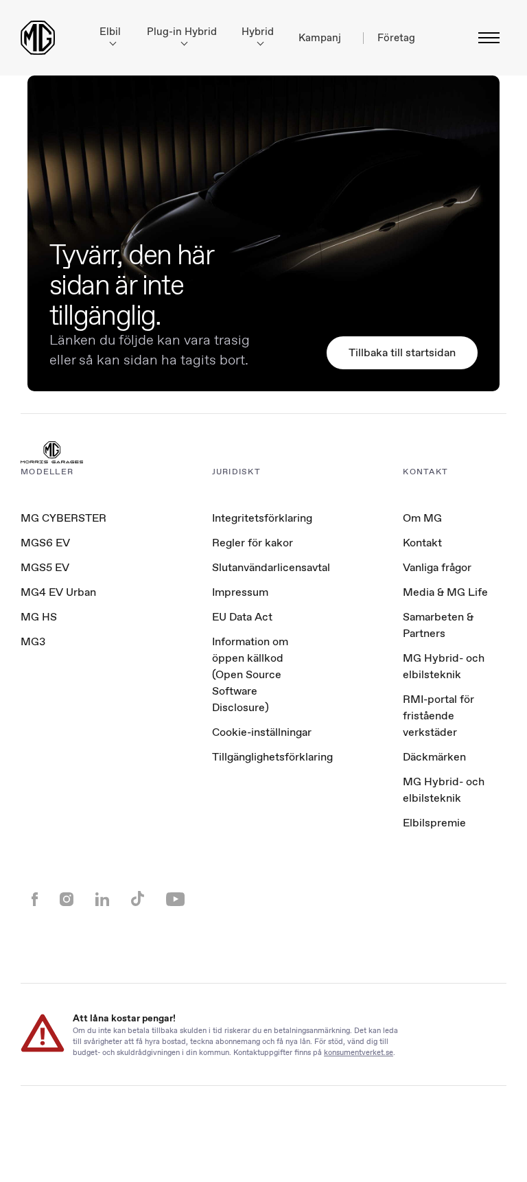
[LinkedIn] (102, 900)
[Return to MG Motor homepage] (38, 38)
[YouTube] (175, 900)
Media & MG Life (445, 592)
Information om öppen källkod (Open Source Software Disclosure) (250, 674)
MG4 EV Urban (58, 592)
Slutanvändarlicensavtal (271, 567)
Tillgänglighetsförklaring (272, 757)
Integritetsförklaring (262, 518)
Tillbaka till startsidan (402, 352)
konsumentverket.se (358, 1052)
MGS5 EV (45, 567)
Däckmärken (434, 757)
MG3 (33, 641)
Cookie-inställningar (262, 732)
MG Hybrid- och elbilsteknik (443, 666)
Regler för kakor (252, 542)
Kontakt (422, 542)
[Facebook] (35, 900)
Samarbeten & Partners (438, 625)
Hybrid (258, 31)
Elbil (110, 31)
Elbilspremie (434, 822)
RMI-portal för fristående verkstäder (438, 715)
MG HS (39, 617)
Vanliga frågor (437, 567)
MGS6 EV (45, 542)
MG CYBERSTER (63, 518)
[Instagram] (66, 900)
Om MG (422, 518)
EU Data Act (242, 617)
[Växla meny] (485, 37)
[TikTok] (137, 900)
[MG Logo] (52, 453)
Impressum (240, 592)
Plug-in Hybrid (182, 31)
